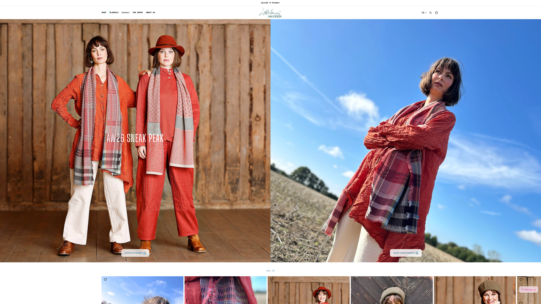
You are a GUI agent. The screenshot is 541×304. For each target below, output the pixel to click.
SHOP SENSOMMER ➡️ (405, 253)
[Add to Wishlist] (106, 279)
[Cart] (436, 13)
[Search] (430, 13)
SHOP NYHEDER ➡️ (135, 253)
